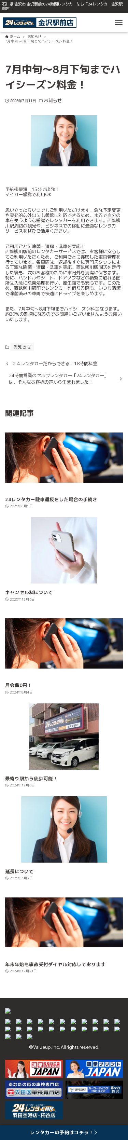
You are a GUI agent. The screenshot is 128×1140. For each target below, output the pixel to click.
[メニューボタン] (119, 22)
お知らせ (53, 100)
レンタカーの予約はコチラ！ (62, 1132)
